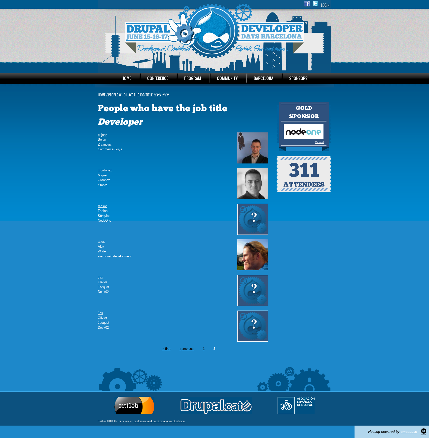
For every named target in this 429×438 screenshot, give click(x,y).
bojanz (102, 135)
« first (166, 349)
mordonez (105, 170)
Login (325, 5)
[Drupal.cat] (216, 413)
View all (319, 142)
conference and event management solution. (159, 421)
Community (227, 78)
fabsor (102, 206)
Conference (157, 78)
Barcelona (263, 78)
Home (126, 78)
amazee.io (409, 432)
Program (192, 78)
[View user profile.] (252, 162)
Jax (100, 277)
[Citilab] (134, 413)
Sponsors (298, 78)
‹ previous (186, 349)
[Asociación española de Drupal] (296, 413)
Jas (100, 313)
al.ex (101, 241)
